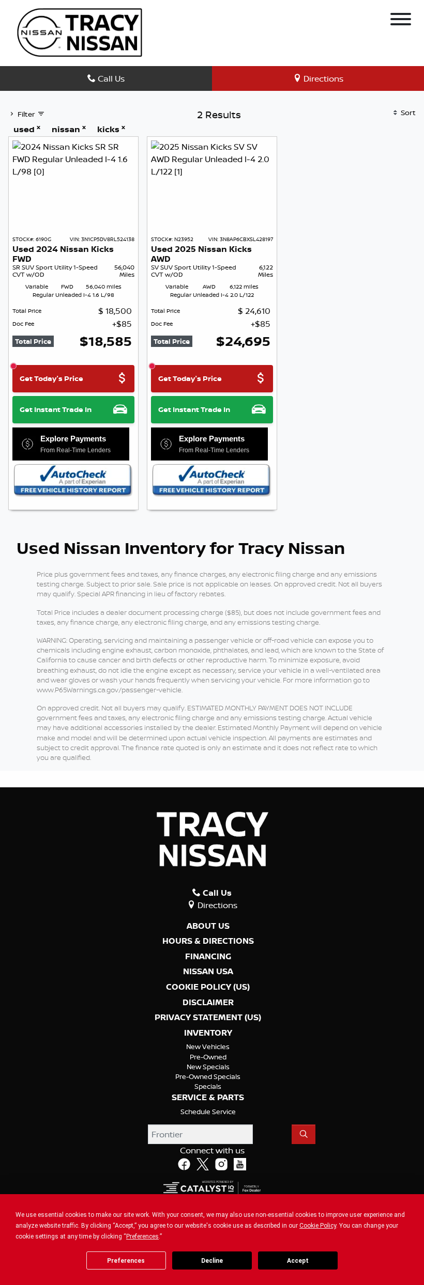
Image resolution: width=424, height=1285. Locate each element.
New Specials (208, 1066)
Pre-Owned (208, 1056)
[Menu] (401, 20)
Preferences (126, 1260)
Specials (207, 1086)
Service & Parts (208, 1097)
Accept (298, 1260)
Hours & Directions (208, 941)
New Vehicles (208, 1046)
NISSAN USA (208, 971)
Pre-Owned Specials (207, 1076)
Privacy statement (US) (208, 1017)
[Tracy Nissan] (79, 31)
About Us (208, 926)
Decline (212, 1260)
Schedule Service (208, 1111)
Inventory (208, 1033)
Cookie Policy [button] (317, 1225)
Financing (208, 956)
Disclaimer (208, 1002)
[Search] (303, 1134)
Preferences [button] (142, 1236)
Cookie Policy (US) (208, 987)
